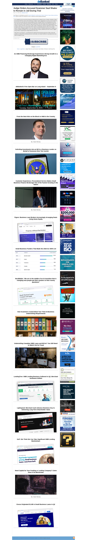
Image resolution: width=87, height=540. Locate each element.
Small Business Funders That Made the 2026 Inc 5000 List (36, 249)
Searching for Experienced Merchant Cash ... (67, 12)
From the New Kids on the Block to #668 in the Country (36, 116)
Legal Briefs (38, 46)
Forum (56, 4)
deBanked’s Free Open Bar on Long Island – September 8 (36, 86)
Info (53, 4)
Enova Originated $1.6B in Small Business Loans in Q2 (36, 504)
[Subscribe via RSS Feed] (74, 538)
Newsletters (39, 4)
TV (35, 4)
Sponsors (49, 4)
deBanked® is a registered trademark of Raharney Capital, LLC (26, 538)
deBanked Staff (25, 12)
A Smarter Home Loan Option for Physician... (67, 10)
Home (26, 4)
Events (44, 4)
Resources (31, 4)
